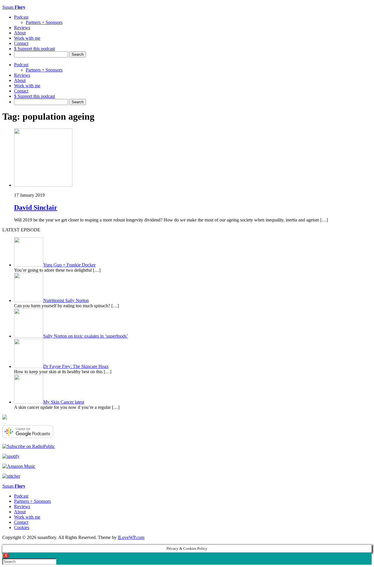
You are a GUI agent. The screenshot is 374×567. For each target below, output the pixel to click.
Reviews (22, 27)
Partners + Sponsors (44, 22)
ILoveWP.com (131, 537)
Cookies (21, 527)
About (20, 32)
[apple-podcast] (4, 417)
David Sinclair (35, 207)
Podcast (21, 17)
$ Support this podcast (34, 48)
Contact (21, 43)
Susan (13, 7)
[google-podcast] (27, 436)
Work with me (27, 38)
